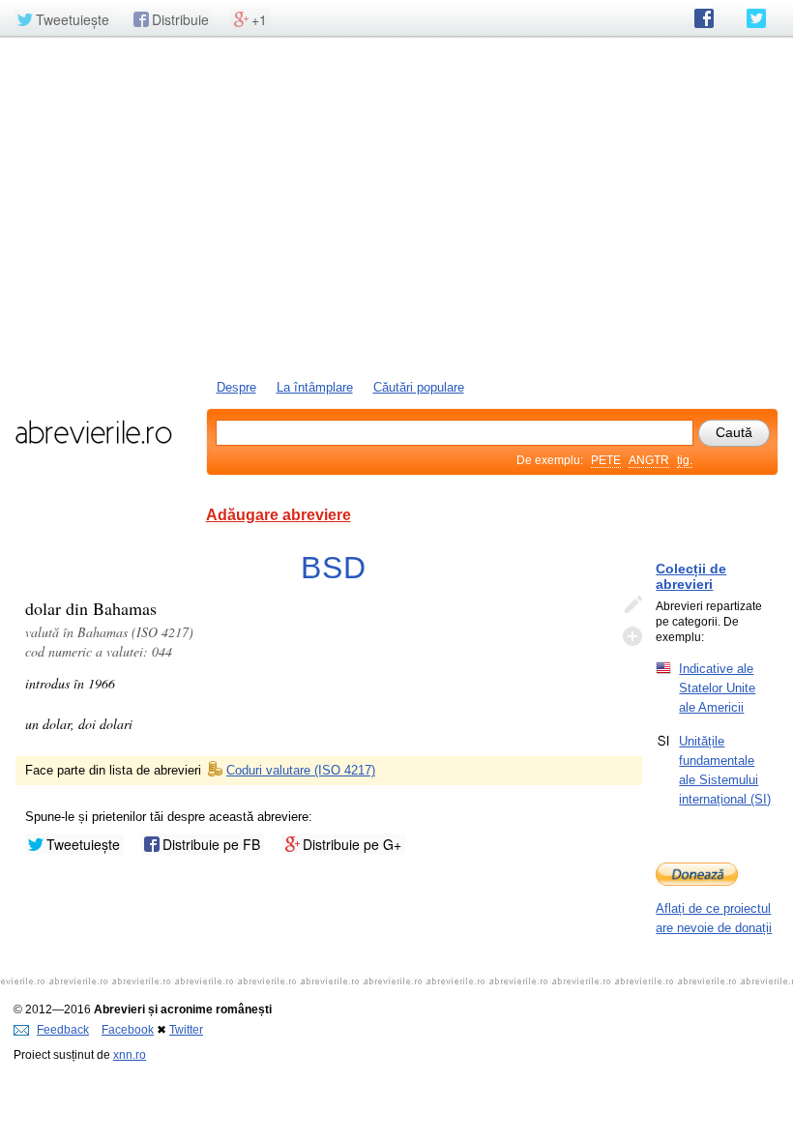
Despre (236, 387)
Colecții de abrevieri (691, 576)
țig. (684, 460)
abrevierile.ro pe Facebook (704, 18)
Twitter (186, 1030)
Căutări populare (418, 387)
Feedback (63, 1030)
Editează (632, 605)
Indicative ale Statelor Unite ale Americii (717, 688)
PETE (606, 460)
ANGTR (649, 460)
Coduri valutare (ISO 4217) (300, 770)
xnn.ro (129, 1055)
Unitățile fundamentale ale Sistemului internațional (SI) (725, 770)
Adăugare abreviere (278, 515)
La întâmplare (315, 387)
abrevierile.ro (93, 432)
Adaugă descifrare (632, 636)
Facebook (128, 1030)
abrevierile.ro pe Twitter (756, 18)
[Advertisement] (396, 206)
